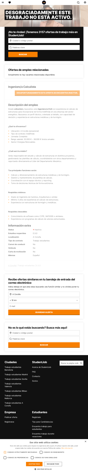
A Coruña (12, 265)
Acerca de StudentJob (41, 367)
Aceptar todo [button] (34, 464)
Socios (35, 381)
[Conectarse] (85, 2)
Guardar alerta (44, 312)
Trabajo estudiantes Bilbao (16, 391)
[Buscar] (79, 2)
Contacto (36, 376)
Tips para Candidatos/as (42, 422)
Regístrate (36, 417)
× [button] (85, 441)
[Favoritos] (9, 2)
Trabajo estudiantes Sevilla (16, 379)
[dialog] (44, 456)
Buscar (23, 54)
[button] (44, 469)
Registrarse (9, 422)
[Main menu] (3, 2)
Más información (67, 448)
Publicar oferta (11, 417)
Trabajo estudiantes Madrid (16, 374)
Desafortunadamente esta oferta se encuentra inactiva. (47, 93)
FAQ (33, 372)
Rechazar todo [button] (53, 464)
